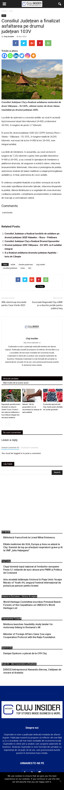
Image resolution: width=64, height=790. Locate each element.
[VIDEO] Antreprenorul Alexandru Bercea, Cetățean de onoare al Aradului (32, 671)
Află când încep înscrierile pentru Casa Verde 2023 (13, 304)
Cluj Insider (9, 36)
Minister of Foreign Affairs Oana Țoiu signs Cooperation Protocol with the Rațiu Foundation (29, 636)
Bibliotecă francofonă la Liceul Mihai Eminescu (29, 537)
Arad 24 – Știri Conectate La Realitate (19, 664)
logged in (18, 453)
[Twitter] (21, 55)
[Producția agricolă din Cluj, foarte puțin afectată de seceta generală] (53, 395)
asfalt (13, 264)
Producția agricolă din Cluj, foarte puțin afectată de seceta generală (53, 407)
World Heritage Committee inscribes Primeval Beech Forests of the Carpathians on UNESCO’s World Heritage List (32, 605)
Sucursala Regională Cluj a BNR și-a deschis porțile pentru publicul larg (47, 305)
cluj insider (40, 264)
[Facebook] (4, 55)
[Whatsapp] (10, 55)
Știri (3, 16)
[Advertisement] (32, 503)
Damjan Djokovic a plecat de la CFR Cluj (25, 653)
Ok (32, 785)
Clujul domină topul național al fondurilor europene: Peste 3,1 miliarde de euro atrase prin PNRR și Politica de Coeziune (32, 569)
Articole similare (10, 378)
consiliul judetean (10, 268)
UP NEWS (5, 532)
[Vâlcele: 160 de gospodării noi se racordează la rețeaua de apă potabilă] (32, 395)
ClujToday (6, 561)
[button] (60, 4)
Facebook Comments (29, 448)
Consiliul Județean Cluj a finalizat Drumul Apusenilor (32, 241)
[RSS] (32, 772)
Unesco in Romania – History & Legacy (19, 596)
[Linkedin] (16, 55)
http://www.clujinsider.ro (32, 343)
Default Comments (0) (10, 448)
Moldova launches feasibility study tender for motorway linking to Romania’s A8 (28, 626)
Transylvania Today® (11, 618)
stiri (29, 268)
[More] (33, 55)
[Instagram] (27, 55)
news (23, 268)
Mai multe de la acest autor (16, 383)
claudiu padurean (25, 264)
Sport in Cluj (7, 648)
